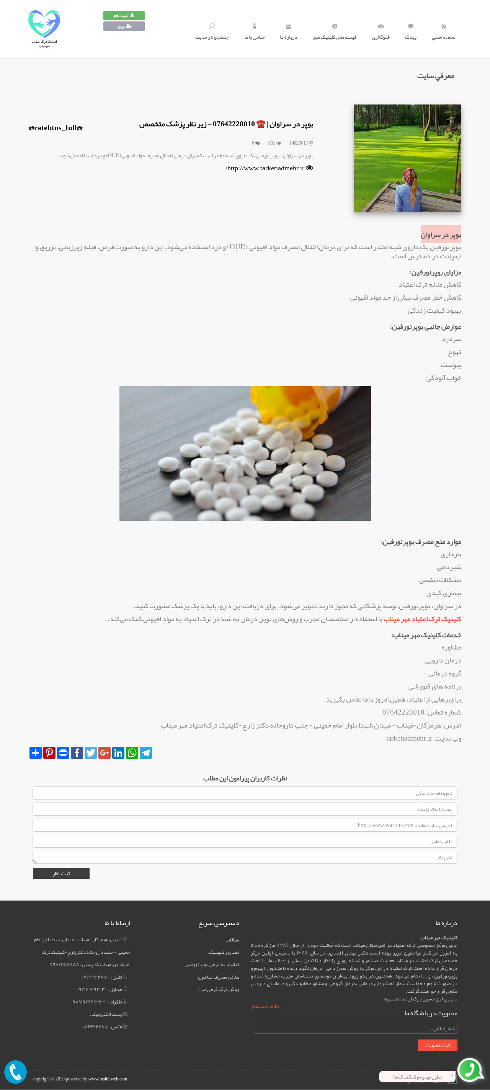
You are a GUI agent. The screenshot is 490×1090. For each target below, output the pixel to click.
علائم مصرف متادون (218, 976)
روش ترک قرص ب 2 (218, 989)
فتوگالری (381, 36)
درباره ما (288, 36)
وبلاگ (410, 36)
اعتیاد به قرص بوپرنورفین (212, 964)
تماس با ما (254, 36)
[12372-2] (65, 29)
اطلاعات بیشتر (266, 1006)
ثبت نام (121, 15)
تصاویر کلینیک (223, 951)
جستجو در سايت (212, 36)
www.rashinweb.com (107, 1079)
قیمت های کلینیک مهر (334, 36)
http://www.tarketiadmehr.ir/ (264, 168)
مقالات (232, 939)
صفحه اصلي (444, 36)
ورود (120, 26)
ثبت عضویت (437, 1045)
